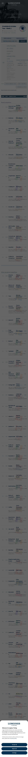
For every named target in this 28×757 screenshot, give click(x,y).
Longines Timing (14, 724)
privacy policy (14, 738)
